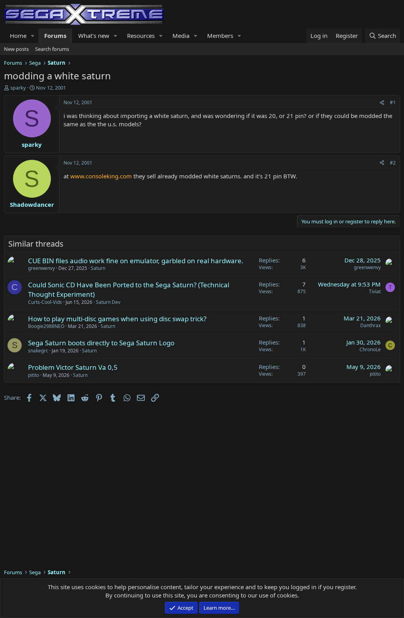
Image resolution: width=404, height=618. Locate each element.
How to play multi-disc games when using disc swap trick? (117, 318)
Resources (141, 35)
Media (180, 35)
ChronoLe (370, 349)
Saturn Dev (108, 302)
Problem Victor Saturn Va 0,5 (73, 367)
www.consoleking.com (101, 176)
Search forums (52, 48)
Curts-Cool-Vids (45, 302)
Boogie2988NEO (46, 326)
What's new (93, 35)
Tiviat (375, 291)
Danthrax (370, 325)
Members (220, 35)
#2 (393, 162)
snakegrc (38, 350)
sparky (18, 87)
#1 (393, 102)
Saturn (98, 268)
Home (18, 35)
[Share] (382, 102)
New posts (16, 48)
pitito (33, 375)
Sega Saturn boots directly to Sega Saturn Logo (101, 342)
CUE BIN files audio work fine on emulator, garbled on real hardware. (135, 260)
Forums (55, 35)
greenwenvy (41, 268)
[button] (32, 35)
